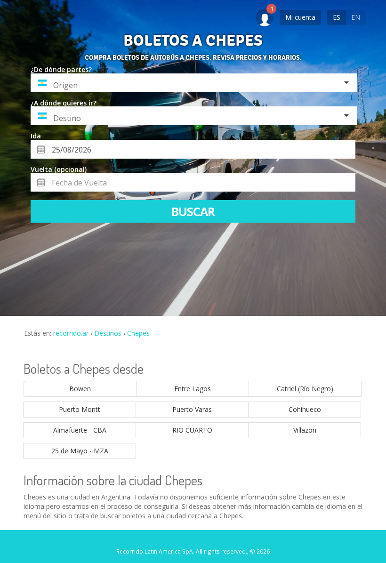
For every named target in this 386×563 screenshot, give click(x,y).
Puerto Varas (192, 409)
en (355, 17)
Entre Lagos (192, 388)
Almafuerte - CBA (79, 430)
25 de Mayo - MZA (79, 450)
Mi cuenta (300, 17)
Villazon (304, 430)
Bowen (80, 388)
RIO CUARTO (192, 430)
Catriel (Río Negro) (305, 388)
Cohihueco (305, 409)
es (336, 17)
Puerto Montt (79, 409)
